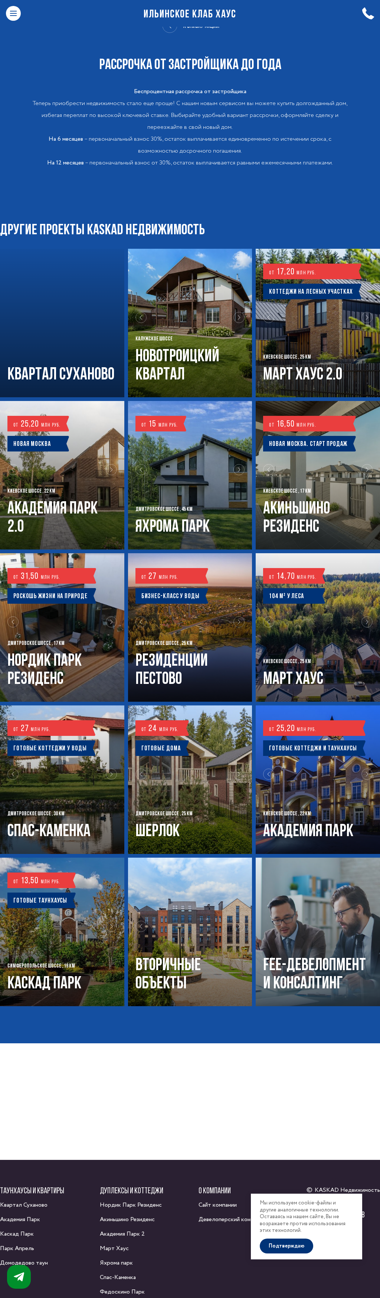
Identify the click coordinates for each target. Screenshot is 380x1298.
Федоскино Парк (122, 1292)
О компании (215, 1190)
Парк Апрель (17, 1248)
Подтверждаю (286, 1246)
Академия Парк (20, 1219)
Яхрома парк (116, 1263)
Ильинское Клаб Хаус (190, 13)
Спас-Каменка (118, 1277)
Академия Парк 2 (122, 1234)
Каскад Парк (17, 1234)
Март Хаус (114, 1248)
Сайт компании (218, 1205)
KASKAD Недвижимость (347, 1190)
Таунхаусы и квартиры (32, 1190)
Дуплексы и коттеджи (131, 1190)
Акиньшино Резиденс (127, 1219)
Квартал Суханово (24, 1205)
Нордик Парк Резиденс (131, 1205)
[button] (141, 323)
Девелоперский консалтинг (235, 1219)
